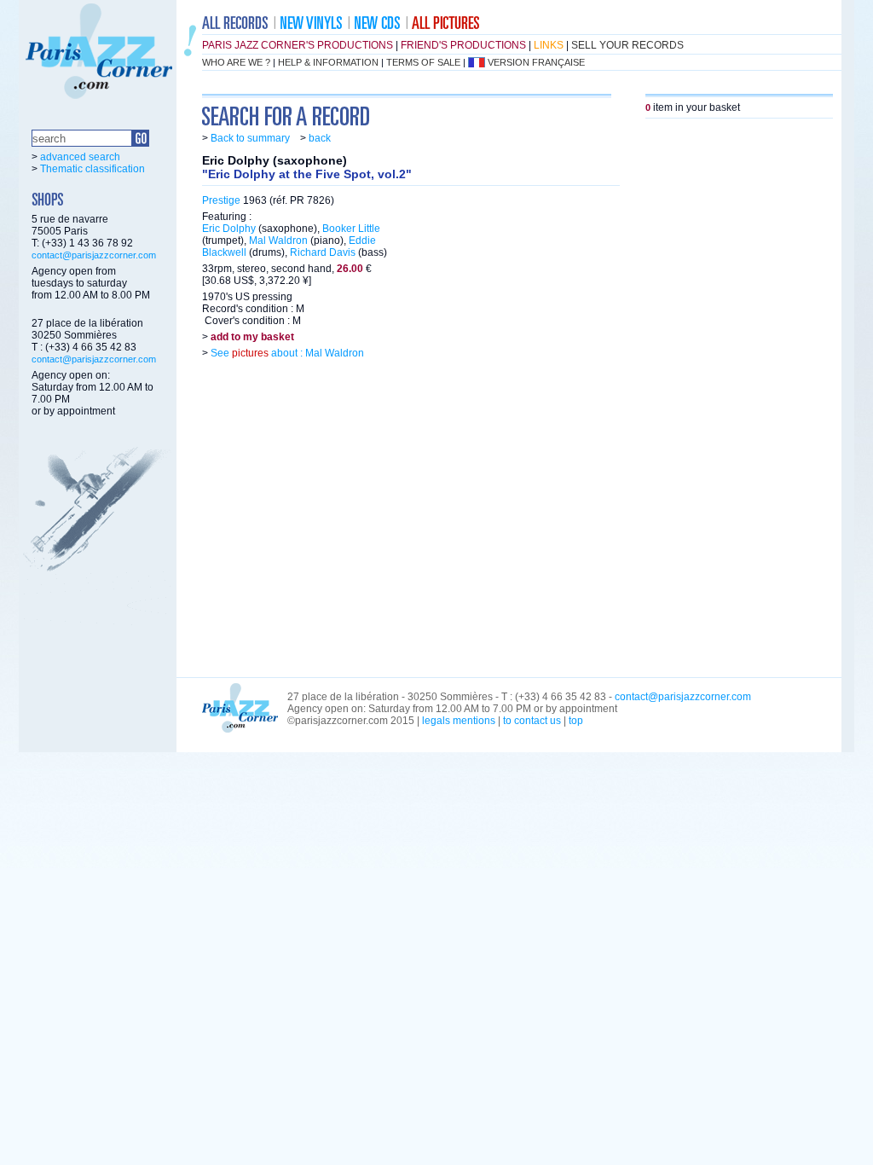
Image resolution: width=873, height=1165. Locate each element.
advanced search (80, 157)
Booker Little (351, 229)
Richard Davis (323, 252)
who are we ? (236, 62)
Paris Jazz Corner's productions (297, 45)
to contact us (532, 721)
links (549, 45)
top (576, 721)
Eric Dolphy (229, 229)
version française (536, 62)
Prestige (221, 200)
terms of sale (423, 62)
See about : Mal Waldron (286, 353)
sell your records (627, 45)
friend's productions (463, 45)
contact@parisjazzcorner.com (94, 255)
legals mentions (458, 721)
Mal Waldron (278, 240)
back (320, 138)
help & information (328, 62)
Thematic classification (92, 169)
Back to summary (250, 138)
